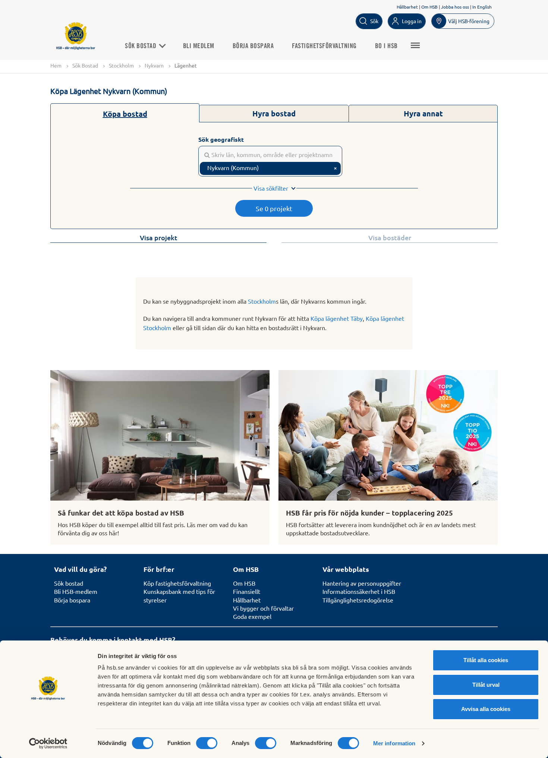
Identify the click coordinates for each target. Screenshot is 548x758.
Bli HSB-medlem (75, 591)
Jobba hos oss (455, 7)
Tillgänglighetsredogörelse (357, 600)
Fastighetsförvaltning (324, 46)
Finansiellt (246, 591)
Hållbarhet (407, 7)
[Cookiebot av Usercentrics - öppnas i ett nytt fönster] (48, 743)
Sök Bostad (141, 46)
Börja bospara (253, 46)
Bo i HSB (386, 46)
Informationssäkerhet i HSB (358, 591)
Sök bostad (68, 583)
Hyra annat (423, 113)
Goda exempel (252, 616)
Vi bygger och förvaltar (263, 608)
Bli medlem (198, 46)
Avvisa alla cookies (485, 709)
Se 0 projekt (274, 208)
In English (482, 7)
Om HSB (429, 7)
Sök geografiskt (221, 139)
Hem (56, 65)
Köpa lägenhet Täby (337, 318)
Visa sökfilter (270, 188)
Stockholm (121, 65)
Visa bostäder (389, 237)
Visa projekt (158, 237)
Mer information (394, 743)
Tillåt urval (486, 685)
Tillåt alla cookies (485, 660)
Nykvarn (154, 65)
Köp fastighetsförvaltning (177, 583)
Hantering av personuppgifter (361, 583)
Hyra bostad (274, 113)
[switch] (206, 743)
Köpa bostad (125, 114)
